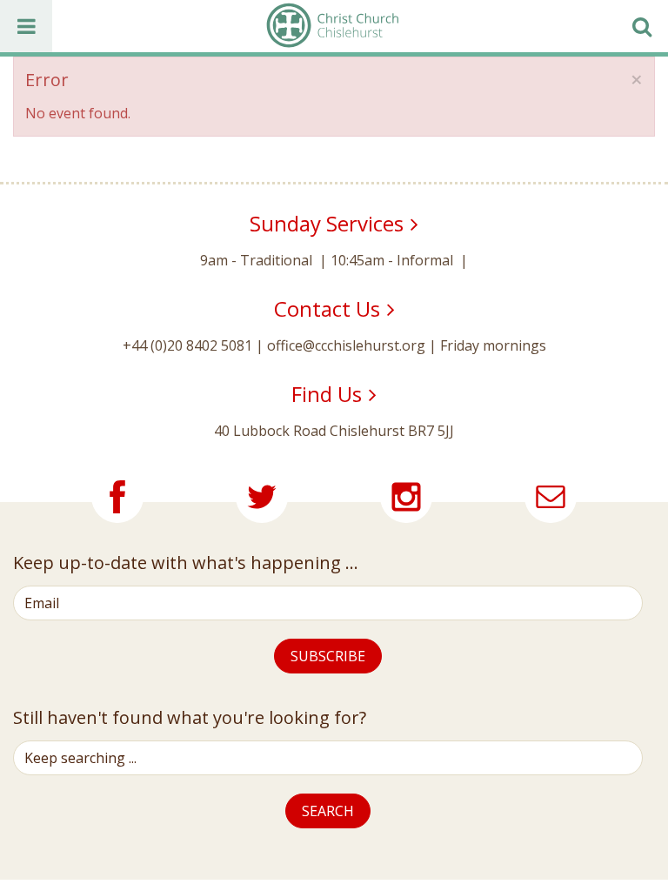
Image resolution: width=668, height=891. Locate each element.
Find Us (326, 393)
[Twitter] (262, 497)
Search (328, 811)
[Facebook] (117, 497)
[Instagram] (406, 497)
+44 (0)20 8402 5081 (187, 345)
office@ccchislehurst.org (346, 345)
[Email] (550, 497)
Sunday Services (327, 223)
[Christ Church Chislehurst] (332, 26)
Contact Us (327, 308)
